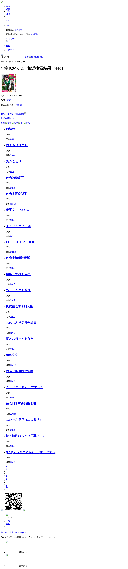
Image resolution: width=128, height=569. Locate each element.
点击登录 (34, 34)
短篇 (12, 139)
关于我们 (5, 532)
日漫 (8, 14)
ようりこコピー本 (18, 226)
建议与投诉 (15, 532)
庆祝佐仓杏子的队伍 (19, 306)
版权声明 (24, 532)
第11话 (13, 252)
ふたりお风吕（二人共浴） (24, 419)
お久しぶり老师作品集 (21, 322)
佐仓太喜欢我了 (16, 193)
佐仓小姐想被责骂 (18, 257)
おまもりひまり (17, 145)
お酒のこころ (15, 129)
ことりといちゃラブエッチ (25, 387)
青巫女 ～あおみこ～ (20, 209)
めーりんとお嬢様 (18, 290)
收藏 (3, 114)
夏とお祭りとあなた (20, 338)
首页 (8, 6)
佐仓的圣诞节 (15, 177)
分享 (3, 123)
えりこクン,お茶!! (9, 96)
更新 (8, 9)
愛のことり (14, 161)
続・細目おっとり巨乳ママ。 (26, 435)
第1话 (12, 188)
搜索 (27, 57)
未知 (9, 100)
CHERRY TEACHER (20, 241)
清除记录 (18, 30)
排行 (8, 11)
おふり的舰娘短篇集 (19, 371)
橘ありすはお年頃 (18, 274)
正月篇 (13, 414)
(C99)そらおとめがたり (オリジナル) (31, 452)
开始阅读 (10, 114)
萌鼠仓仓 (12, 355)
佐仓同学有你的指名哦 (21, 403)
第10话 (13, 365)
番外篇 (13, 204)
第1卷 (12, 155)
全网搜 (40, 57)
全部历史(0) (11, 39)
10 (7, 487)
